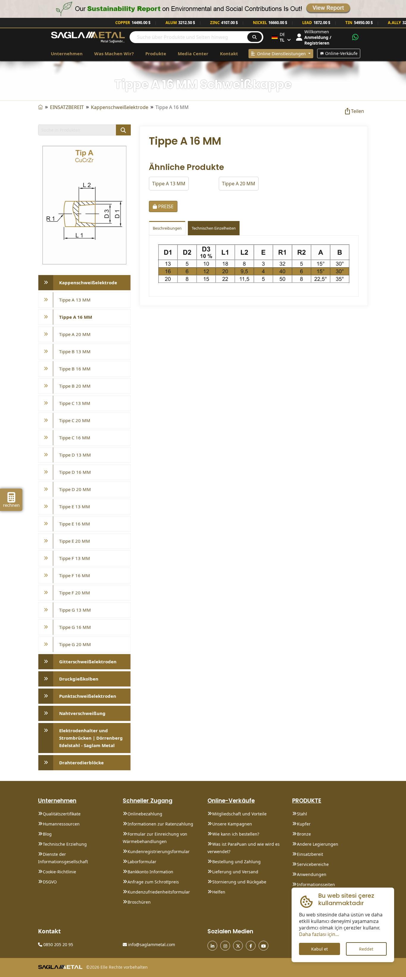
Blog (47, 834)
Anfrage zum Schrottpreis (153, 882)
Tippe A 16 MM (75, 317)
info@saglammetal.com (151, 944)
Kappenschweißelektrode (119, 107)
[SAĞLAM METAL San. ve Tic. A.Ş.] (88, 37)
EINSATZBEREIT (67, 107)
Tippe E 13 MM (74, 506)
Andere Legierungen (317, 844)
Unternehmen (67, 53)
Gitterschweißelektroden (88, 662)
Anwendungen (311, 874)
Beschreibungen (167, 228)
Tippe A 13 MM (75, 300)
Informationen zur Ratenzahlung (160, 824)
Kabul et (319, 949)
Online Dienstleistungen (281, 53)
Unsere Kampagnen (232, 824)
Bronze (304, 834)
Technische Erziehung (65, 844)
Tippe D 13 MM (75, 455)
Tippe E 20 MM (74, 541)
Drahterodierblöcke (81, 762)
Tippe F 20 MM (74, 593)
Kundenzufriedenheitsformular (159, 892)
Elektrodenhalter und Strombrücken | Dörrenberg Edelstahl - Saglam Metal (91, 737)
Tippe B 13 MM (75, 351)
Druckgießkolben (78, 679)
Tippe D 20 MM (75, 489)
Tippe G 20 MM (75, 644)
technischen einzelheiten (214, 228)
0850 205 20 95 (57, 944)
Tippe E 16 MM (74, 524)
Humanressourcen (61, 824)
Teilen (357, 111)
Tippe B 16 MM (75, 369)
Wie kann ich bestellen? (235, 834)
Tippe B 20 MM (75, 386)
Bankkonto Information (150, 872)
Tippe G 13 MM (75, 610)
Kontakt (229, 53)
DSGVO (50, 882)
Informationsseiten (316, 884)
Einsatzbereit (310, 854)
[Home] (40, 107)
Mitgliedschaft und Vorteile (239, 814)
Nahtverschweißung (82, 713)
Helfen (218, 892)
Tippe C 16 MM (74, 438)
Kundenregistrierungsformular (159, 851)
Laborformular (142, 861)
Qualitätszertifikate (62, 814)
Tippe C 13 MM (74, 403)
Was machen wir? (114, 53)
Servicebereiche (313, 864)
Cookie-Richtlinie (59, 872)
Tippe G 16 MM (75, 627)
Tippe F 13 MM (74, 558)
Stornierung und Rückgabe (239, 882)
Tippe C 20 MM (74, 420)
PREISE (165, 206)
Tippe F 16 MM (74, 575)
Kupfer (304, 824)
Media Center (193, 53)
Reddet (366, 949)
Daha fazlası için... (319, 934)
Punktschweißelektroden (87, 696)
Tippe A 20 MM (75, 334)
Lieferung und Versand (235, 872)
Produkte (155, 53)
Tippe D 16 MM (75, 472)
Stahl (302, 814)
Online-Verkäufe (341, 53)
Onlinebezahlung (145, 814)
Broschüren (139, 902)
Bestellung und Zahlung (236, 861)
